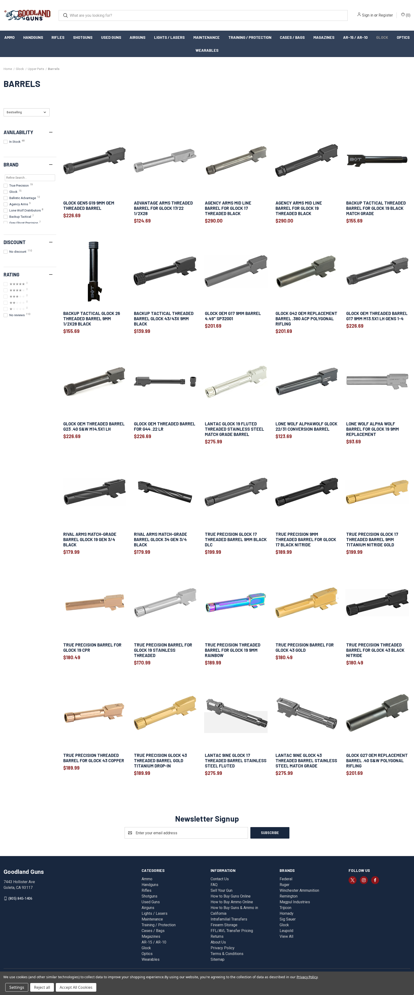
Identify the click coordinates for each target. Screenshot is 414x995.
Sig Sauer (288, 919)
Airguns (137, 37)
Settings (16, 987)
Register (386, 15)
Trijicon (285, 907)
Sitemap (217, 959)
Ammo (9, 37)
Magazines (323, 37)
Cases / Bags (292, 37)
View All (286, 936)
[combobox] (203, 15)
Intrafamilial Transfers (229, 919)
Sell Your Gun (221, 890)
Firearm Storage (224, 925)
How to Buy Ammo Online (232, 902)
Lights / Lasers (169, 37)
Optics (403, 37)
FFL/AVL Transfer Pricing (232, 930)
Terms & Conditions (227, 953)
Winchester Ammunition (299, 890)
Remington (289, 896)
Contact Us (220, 879)
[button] (27, 112)
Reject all (42, 987)
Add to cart (94, 191)
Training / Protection (249, 37)
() (407, 15)
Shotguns (82, 37)
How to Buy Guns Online (231, 896)
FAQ (214, 884)
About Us (218, 942)
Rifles (58, 37)
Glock (382, 37)
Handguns (33, 37)
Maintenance (206, 37)
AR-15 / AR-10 (355, 37)
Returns (217, 936)
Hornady (286, 913)
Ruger (284, 884)
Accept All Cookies (76, 987)
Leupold (286, 930)
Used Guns (111, 37)
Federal (286, 879)
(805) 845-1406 (20, 898)
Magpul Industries (295, 902)
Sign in (367, 15)
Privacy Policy (223, 948)
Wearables (207, 50)
